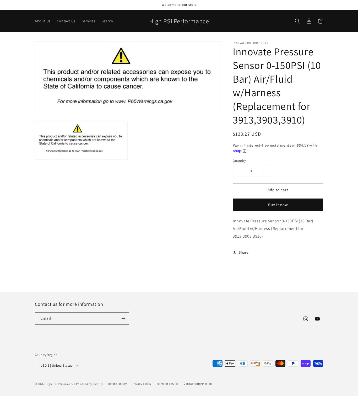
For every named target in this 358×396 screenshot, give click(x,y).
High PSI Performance (60, 384)
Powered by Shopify (89, 384)
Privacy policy (141, 384)
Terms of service (167, 384)
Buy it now (278, 204)
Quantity (239, 160)
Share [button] (243, 252)
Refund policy (117, 384)
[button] (297, 21)
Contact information (198, 384)
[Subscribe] (123, 318)
